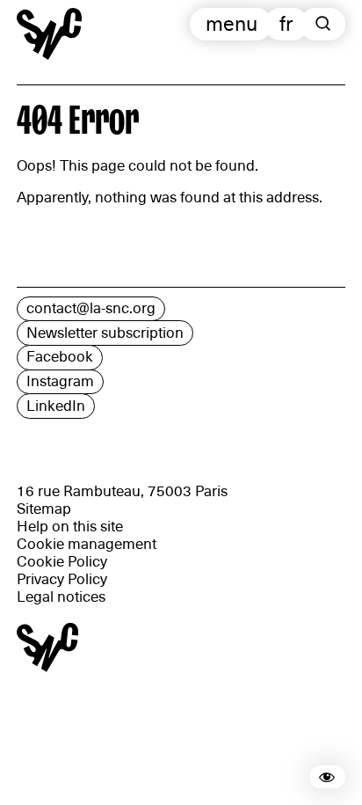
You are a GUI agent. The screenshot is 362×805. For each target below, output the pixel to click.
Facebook (59, 357)
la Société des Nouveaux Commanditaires (49, 60)
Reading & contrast (342, 776)
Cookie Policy (62, 562)
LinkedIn (55, 406)
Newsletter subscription (105, 333)
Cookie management (86, 544)
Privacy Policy (62, 579)
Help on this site (70, 526)
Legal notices (61, 597)
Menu (231, 24)
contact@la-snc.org (91, 308)
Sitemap (44, 509)
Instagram (60, 381)
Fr (286, 24)
